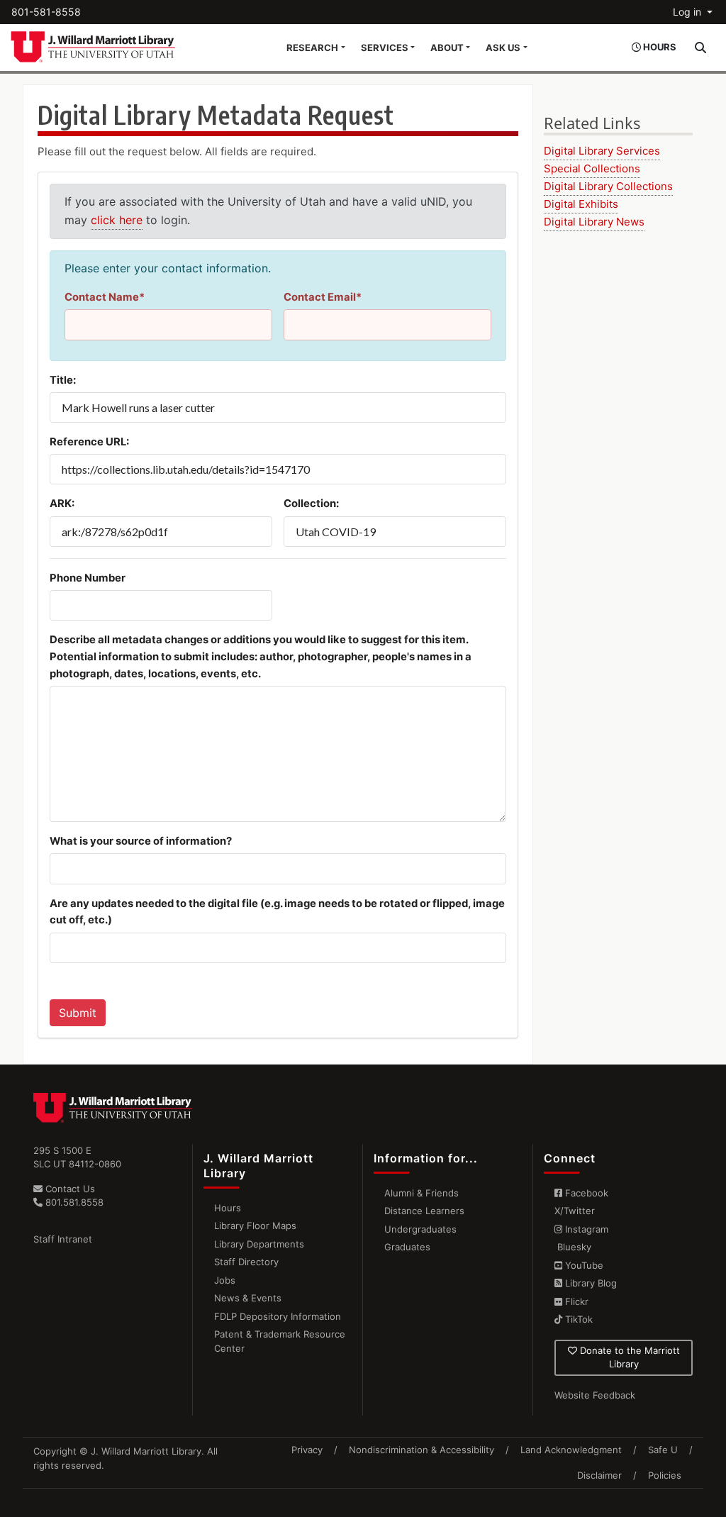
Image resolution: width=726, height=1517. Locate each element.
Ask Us (503, 47)
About (447, 47)
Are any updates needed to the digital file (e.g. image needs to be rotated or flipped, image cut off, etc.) (277, 912)
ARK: (62, 503)
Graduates (407, 1246)
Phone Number (87, 578)
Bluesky (572, 1246)
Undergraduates (420, 1229)
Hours (227, 1207)
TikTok (577, 1319)
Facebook (585, 1193)
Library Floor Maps (255, 1225)
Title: (63, 380)
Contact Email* (323, 297)
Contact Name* (105, 297)
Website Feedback (594, 1395)
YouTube (582, 1265)
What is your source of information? (141, 841)
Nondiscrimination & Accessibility (421, 1449)
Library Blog (589, 1283)
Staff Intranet (62, 1239)
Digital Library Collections (608, 186)
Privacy (307, 1449)
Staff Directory (246, 1261)
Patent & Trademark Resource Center (279, 1341)
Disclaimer (599, 1475)
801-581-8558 (46, 12)
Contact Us (69, 1188)
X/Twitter (574, 1210)
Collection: (311, 503)
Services (384, 47)
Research (312, 47)
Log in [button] (688, 12)
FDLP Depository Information (277, 1316)
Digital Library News (594, 221)
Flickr (575, 1301)
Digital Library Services (602, 150)
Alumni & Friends (421, 1193)
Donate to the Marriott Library (628, 1357)
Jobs (224, 1280)
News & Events (247, 1298)
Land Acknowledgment (571, 1449)
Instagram (585, 1229)
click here (117, 220)
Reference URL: (89, 441)
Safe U (663, 1449)
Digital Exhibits (581, 204)
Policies (664, 1475)
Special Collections (592, 168)
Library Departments (259, 1244)
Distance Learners (424, 1210)
